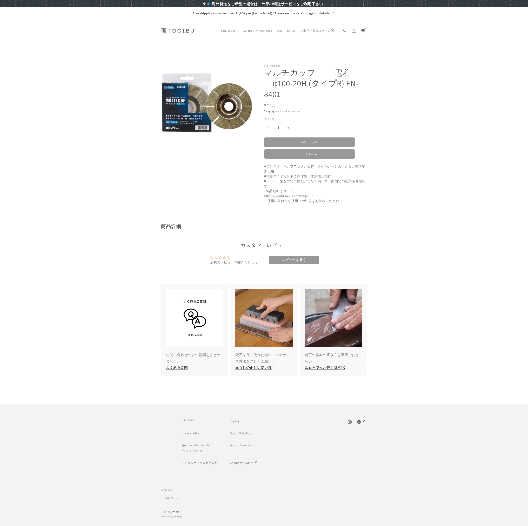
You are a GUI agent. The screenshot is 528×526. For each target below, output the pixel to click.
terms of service (240, 445)
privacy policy (190, 433)
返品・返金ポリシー (243, 433)
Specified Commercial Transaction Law (196, 447)
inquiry (234, 421)
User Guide (189, 420)
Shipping (269, 111)
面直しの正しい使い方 (253, 367)
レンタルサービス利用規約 (200, 463)
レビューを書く (294, 260)
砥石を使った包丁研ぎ (323, 367)
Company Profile (241, 463)
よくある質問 (177, 367)
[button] (229, 30)
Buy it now (309, 154)
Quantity (269, 118)
